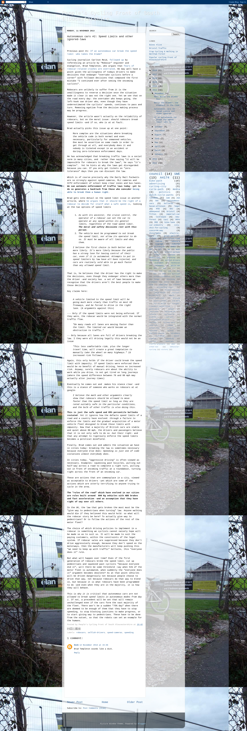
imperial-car (173, 214)
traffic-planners (157, 344)
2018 (155, 70)
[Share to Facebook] (76, 628)
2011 (155, 163)
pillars (169, 317)
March (158, 150)
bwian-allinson (157, 206)
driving (176, 298)
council (155, 174)
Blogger (142, 724)
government (154, 309)
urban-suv (153, 347)
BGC (164, 268)
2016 (155, 78)
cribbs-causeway (172, 290)
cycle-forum (159, 293)
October (159, 127)
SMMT (164, 274)
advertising (157, 183)
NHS (155, 274)
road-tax (153, 325)
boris (166, 282)
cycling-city (157, 186)
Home (105, 702)
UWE (177, 174)
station (152, 341)
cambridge (163, 285)
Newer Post (75, 702)
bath (156, 252)
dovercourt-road (156, 298)
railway (152, 322)
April (158, 146)
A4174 (164, 177)
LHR (169, 271)
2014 (155, 86)
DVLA (151, 271)
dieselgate (155, 233)
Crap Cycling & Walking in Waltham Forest (163, 53)
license (152, 314)
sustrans (170, 341)
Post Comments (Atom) (94, 708)
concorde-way (156, 230)
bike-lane (170, 222)
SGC (157, 201)
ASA (178, 198)
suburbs (176, 244)
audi (178, 276)
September (160, 131)
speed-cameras (114, 633)
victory (164, 349)
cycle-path (156, 189)
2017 (155, 74)
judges (171, 309)
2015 (155, 82)
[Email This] (68, 628)
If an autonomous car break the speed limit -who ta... (165, 119)
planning (171, 258)
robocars (80, 633)
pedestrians (154, 258)
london (153, 198)
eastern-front (160, 301)
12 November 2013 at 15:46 (93, 645)
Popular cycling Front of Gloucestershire (163, 58)
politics (164, 192)
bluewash (153, 282)
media (176, 189)
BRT (150, 249)
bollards (168, 203)
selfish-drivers (96, 633)
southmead (160, 336)
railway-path (169, 322)
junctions (153, 311)
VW (169, 249)
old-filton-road (171, 238)
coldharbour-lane (165, 287)
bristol (171, 211)
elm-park (176, 301)
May (157, 142)
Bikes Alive (155, 45)
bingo (156, 279)
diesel (157, 255)
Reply (77, 653)
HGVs (177, 220)
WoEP (178, 249)
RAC (171, 209)
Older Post (135, 702)
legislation (169, 311)
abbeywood (154, 211)
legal (177, 206)
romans (170, 325)
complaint (153, 290)
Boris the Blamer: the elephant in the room (166, 104)
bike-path (155, 181)
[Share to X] (73, 628)
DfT (160, 249)
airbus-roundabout (162, 276)
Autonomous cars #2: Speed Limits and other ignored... (165, 111)
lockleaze (161, 217)
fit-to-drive (160, 303)
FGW (160, 271)
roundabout (154, 260)
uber (173, 344)
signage (159, 244)
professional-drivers (159, 320)
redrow (158, 241)
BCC (155, 268)
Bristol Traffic (157, 48)
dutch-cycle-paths (161, 195)
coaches (176, 285)
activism (176, 274)
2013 (155, 90)
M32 (178, 271)
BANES (173, 247)
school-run (154, 328)
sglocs (170, 331)
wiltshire (159, 247)
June (157, 139)
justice (171, 255)
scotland (153, 331)
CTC (173, 268)
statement (159, 263)
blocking (171, 279)
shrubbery (175, 333)
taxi (166, 220)
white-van (175, 266)
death (171, 295)
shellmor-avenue (156, 333)
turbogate (159, 266)
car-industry (156, 225)
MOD (156, 222)
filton (152, 214)
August (159, 135)
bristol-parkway (172, 252)
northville (169, 314)
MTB (158, 209)
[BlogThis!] (71, 628)
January (159, 154)
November (160, 93)
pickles (152, 317)
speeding (129, 633)
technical (175, 263)
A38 (168, 198)
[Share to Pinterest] (79, 628)
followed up (117, 60)
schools (170, 328)
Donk (76, 645)
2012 (155, 159)
